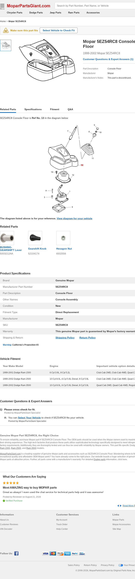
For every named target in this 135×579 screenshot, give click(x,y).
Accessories (93, 12)
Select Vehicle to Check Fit (59, 30)
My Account (61, 520)
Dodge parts (99, 459)
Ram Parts (73, 12)
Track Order (62, 524)
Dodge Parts (36, 12)
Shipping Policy (65, 337)
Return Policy (87, 337)
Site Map (116, 529)
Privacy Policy (107, 565)
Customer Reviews (9, 524)
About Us (4, 520)
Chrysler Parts (14, 12)
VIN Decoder (6, 529)
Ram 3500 (31, 448)
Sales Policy (74, 565)
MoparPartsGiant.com (10, 454)
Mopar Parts (118, 520)
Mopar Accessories (121, 524)
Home (3, 21)
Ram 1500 (5, 448)
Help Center (62, 529)
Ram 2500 (16, 448)
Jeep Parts (55, 12)
